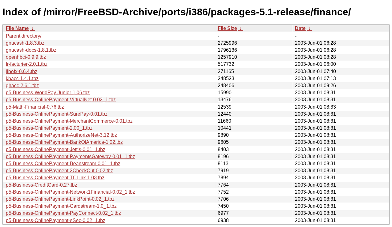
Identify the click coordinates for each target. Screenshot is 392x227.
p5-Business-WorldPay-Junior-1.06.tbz (48, 92)
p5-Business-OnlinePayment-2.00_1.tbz (49, 128)
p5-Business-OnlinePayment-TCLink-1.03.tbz (55, 177)
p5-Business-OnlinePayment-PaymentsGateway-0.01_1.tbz (70, 156)
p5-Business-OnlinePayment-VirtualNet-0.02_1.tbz (61, 99)
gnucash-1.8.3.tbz (25, 43)
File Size (227, 28)
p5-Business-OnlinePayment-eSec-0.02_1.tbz (55, 220)
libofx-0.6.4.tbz (21, 71)
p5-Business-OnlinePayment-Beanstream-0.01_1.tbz (63, 163)
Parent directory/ (23, 36)
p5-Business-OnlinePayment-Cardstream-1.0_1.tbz (61, 206)
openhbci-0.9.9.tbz (26, 57)
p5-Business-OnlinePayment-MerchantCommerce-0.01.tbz (69, 121)
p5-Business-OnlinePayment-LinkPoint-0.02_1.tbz (60, 199)
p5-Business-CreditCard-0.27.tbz (41, 185)
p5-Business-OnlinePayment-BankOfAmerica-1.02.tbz (64, 142)
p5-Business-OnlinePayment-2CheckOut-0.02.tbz (59, 170)
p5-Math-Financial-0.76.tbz (35, 107)
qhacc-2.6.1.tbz (22, 85)
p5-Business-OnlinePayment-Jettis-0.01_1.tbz (55, 149)
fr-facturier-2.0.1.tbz (26, 64)
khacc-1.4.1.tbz (22, 78)
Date (300, 28)
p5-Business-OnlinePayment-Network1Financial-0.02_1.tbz (70, 192)
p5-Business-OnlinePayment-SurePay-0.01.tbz (56, 114)
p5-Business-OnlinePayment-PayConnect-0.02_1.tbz (63, 213)
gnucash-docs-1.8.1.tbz (31, 50)
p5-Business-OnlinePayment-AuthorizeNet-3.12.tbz (61, 135)
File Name (17, 28)
